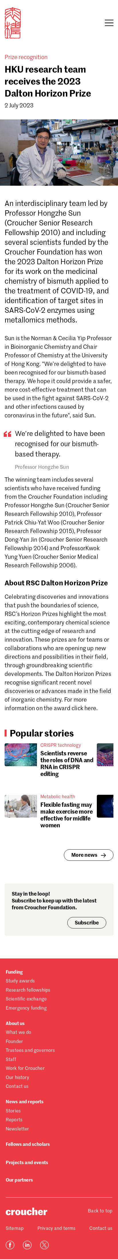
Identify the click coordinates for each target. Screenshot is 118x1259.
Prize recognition (26, 58)
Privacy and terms (57, 1228)
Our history (17, 1078)
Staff (11, 1060)
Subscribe (87, 923)
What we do (19, 1032)
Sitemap (14, 1228)
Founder (14, 1042)
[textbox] (59, 524)
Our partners (19, 1180)
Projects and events (27, 1163)
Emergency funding (26, 1008)
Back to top (100, 1211)
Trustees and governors (30, 1050)
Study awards (20, 981)
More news (84, 855)
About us (15, 1024)
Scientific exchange (26, 999)
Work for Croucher (25, 1068)
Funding (14, 972)
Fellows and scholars (28, 1144)
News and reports (25, 1102)
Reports (14, 1120)
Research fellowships (28, 990)
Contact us (17, 1086)
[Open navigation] (109, 23)
